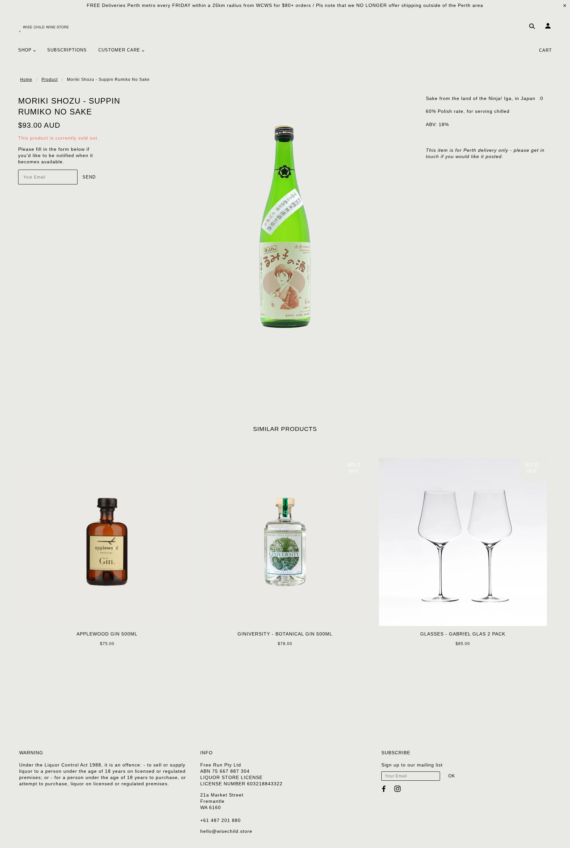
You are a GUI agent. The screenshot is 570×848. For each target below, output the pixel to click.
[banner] (44, 28)
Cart (545, 50)
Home (26, 79)
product (50, 79)
